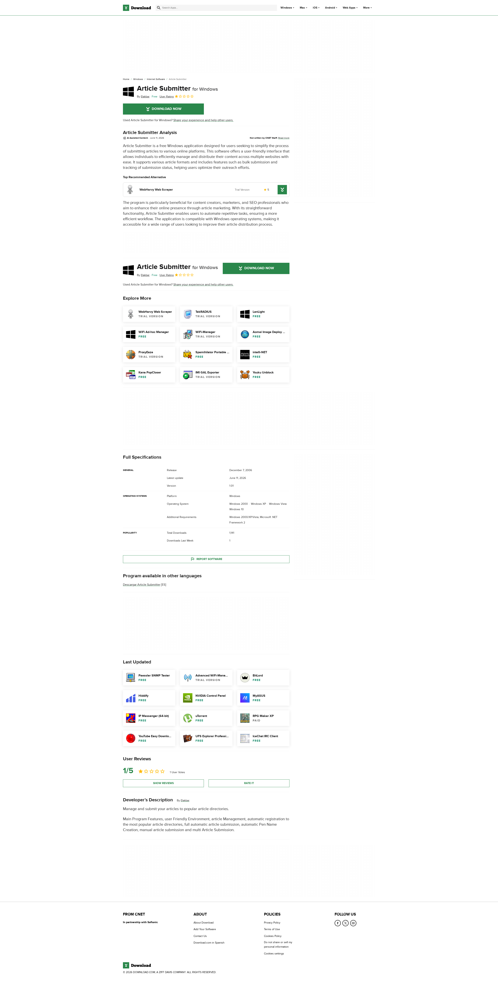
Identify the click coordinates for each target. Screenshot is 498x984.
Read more (283, 138)
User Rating (167, 96)
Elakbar (185, 800)
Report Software (209, 559)
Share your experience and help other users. (203, 120)
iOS (315, 7)
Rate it (249, 783)
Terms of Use (272, 929)
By (143, 96)
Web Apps (349, 7)
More (366, 7)
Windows (286, 7)
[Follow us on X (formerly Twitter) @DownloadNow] (345, 923)
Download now (166, 109)
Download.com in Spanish (209, 942)
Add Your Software (205, 929)
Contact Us (200, 936)
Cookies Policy (272, 936)
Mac (302, 7)
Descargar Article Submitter (141, 585)
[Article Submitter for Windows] (128, 91)
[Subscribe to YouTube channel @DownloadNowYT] (353, 923)
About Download (204, 922)
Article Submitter (177, 88)
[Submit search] (159, 8)
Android (330, 7)
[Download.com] (137, 8)
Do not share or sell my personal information (278, 944)
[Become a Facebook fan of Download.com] (338, 923)
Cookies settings (274, 953)
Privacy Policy (272, 922)
